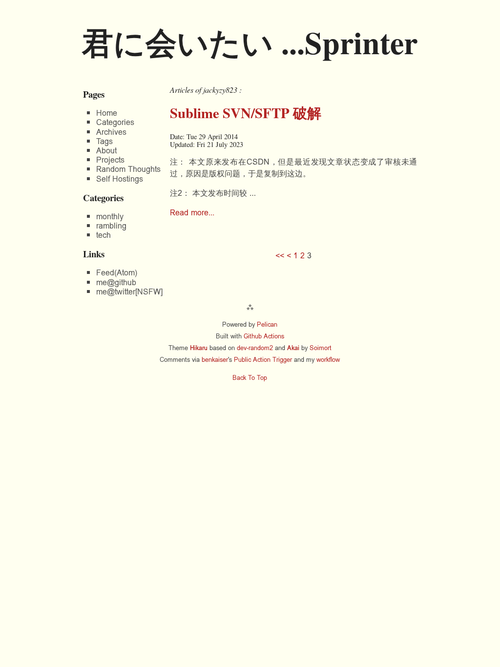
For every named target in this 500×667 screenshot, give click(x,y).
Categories (115, 122)
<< (279, 256)
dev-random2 (255, 348)
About (106, 151)
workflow (328, 359)
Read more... (192, 213)
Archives (111, 132)
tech (103, 235)
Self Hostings (119, 179)
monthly (110, 216)
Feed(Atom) (116, 273)
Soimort (321, 348)
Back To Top (249, 378)
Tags (104, 141)
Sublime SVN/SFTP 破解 (245, 113)
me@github (116, 282)
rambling (111, 226)
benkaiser (215, 359)
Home (106, 113)
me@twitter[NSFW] (129, 292)
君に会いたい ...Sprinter (249, 42)
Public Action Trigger (263, 359)
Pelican (267, 324)
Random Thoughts (128, 169)
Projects (110, 160)
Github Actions (264, 336)
